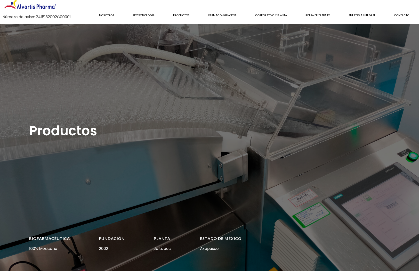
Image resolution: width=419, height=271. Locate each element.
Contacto (401, 15)
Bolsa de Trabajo (318, 15)
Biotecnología (143, 15)
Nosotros (106, 15)
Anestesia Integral (361, 15)
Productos (181, 15)
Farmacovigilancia (222, 15)
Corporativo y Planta (271, 15)
